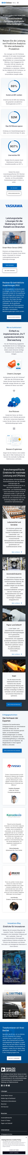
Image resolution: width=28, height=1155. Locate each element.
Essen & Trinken (5, 1120)
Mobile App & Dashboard (8, 1098)
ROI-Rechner (4, 1107)
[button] (10, 270)
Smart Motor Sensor (7, 1095)
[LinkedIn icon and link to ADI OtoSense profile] (2, 1085)
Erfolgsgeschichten (6, 1134)
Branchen (4, 1104)
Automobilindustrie (6, 1117)
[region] (14, 1145)
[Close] (26, 1137)
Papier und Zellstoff (6, 1123)
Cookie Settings (14, 1150)
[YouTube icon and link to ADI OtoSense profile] (7, 1085)
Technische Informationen (8, 1101)
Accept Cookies (14, 1152)
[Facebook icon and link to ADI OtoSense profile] (9, 1085)
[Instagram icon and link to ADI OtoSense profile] (4, 1085)
